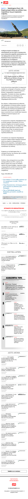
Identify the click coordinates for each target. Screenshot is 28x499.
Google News (18, 197)
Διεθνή (10, 5)
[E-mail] (23, 45)
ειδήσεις (14, 198)
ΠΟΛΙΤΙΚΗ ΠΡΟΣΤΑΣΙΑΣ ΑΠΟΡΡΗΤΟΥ (17, 217)
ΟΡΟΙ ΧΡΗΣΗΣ (7, 217)
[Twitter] (26, 37)
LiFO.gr (12, 197)
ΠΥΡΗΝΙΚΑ (23, 203)
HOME (2, 5)
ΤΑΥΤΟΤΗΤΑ (14, 479)
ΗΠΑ (10, 203)
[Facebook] (24, 37)
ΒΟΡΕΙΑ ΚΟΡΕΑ (16, 203)
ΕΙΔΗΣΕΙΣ (6, 5)
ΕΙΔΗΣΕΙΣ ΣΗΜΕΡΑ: (7, 177)
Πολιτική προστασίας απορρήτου (17, 491)
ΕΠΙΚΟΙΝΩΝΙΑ (14, 480)
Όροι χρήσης (6, 491)
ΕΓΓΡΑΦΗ (23, 214)
